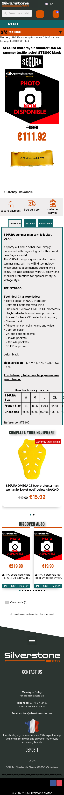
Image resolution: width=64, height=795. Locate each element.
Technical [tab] (30, 223)
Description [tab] (15, 223)
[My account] (40, 14)
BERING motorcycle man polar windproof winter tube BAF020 (48, 576)
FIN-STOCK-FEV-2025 (16, 586)
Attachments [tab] (46, 223)
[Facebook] (53, 783)
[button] (56, 14)
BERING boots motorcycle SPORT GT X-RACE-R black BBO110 (16, 576)
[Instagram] (59, 783)
